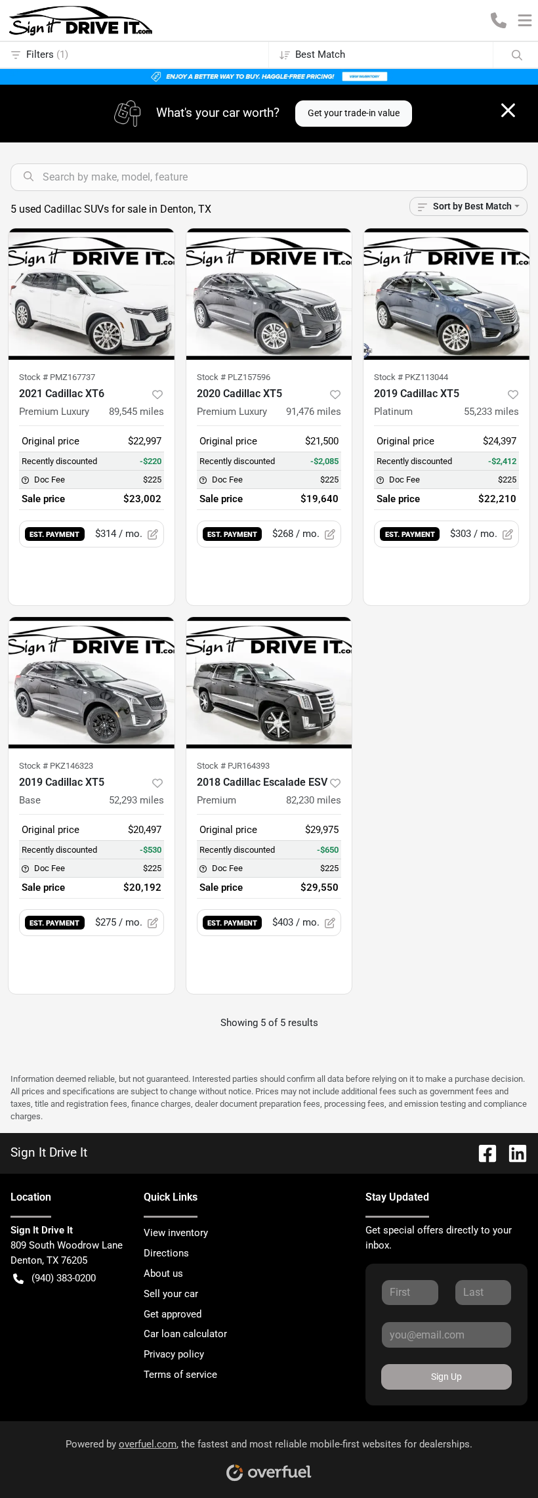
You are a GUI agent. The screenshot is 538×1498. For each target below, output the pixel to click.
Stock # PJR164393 (233, 766)
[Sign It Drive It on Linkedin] (512, 1153)
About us (163, 1273)
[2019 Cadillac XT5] (92, 682)
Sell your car (171, 1294)
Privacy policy (174, 1354)
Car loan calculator (185, 1334)
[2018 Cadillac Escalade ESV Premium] (269, 682)
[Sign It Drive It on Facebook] (482, 1153)
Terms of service (180, 1374)
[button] (499, 20)
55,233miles (491, 411)
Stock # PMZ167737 (57, 377)
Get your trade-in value (354, 113)
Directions (166, 1253)
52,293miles (136, 800)
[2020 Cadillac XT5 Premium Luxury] (269, 294)
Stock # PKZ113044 (411, 377)
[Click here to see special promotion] (269, 76)
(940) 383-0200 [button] (63, 1278)
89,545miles (136, 411)
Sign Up (446, 1376)
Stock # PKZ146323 (56, 766)
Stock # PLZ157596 (233, 377)
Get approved (172, 1314)
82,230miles (313, 800)
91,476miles (313, 411)
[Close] (508, 110)
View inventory (176, 1233)
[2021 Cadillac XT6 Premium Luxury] (92, 294)
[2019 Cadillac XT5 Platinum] (446, 294)
